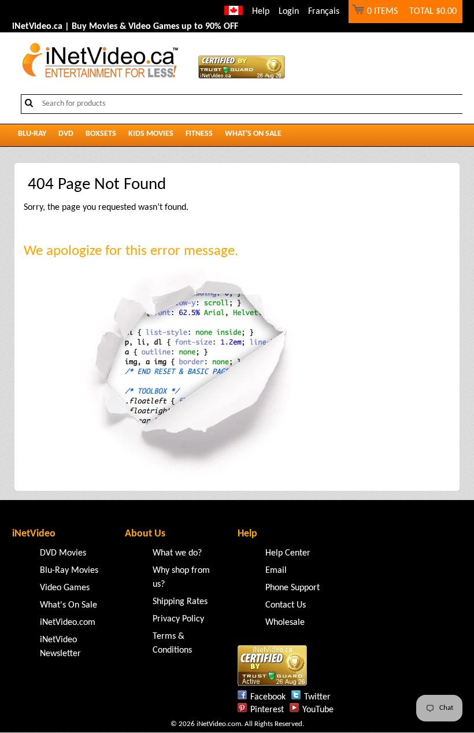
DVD (65, 133)
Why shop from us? (181, 577)
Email (276, 570)
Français (323, 11)
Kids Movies (150, 133)
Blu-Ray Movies (69, 570)
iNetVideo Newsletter (60, 646)
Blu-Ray (32, 133)
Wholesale (285, 622)
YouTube (318, 710)
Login (289, 11)
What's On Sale (253, 133)
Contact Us (285, 605)
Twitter (317, 697)
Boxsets (101, 133)
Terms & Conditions (172, 643)
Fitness (199, 133)
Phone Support (292, 588)
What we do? (177, 553)
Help (260, 11)
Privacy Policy (178, 619)
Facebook (268, 697)
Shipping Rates (180, 601)
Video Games (65, 588)
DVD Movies (63, 553)
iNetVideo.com (67, 622)
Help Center (287, 553)
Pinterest (267, 710)
